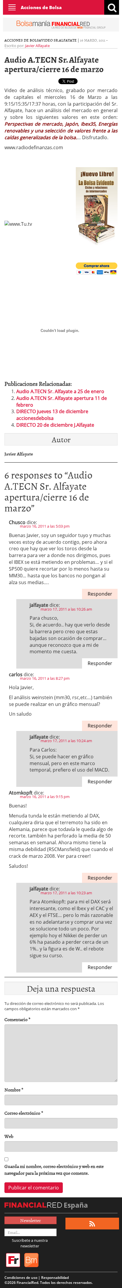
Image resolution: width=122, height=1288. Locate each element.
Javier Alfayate (37, 45)
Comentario (17, 1019)
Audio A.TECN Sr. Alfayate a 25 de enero (60, 391)
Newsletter (30, 1220)
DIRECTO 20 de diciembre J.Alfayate (55, 425)
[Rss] (92, 1224)
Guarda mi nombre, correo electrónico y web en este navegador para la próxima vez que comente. (54, 1169)
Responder (100, 594)
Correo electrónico (23, 1113)
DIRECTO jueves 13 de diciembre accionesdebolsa (52, 414)
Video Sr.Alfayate (59, 40)
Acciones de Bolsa (41, 7)
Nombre (13, 1089)
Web (8, 1136)
